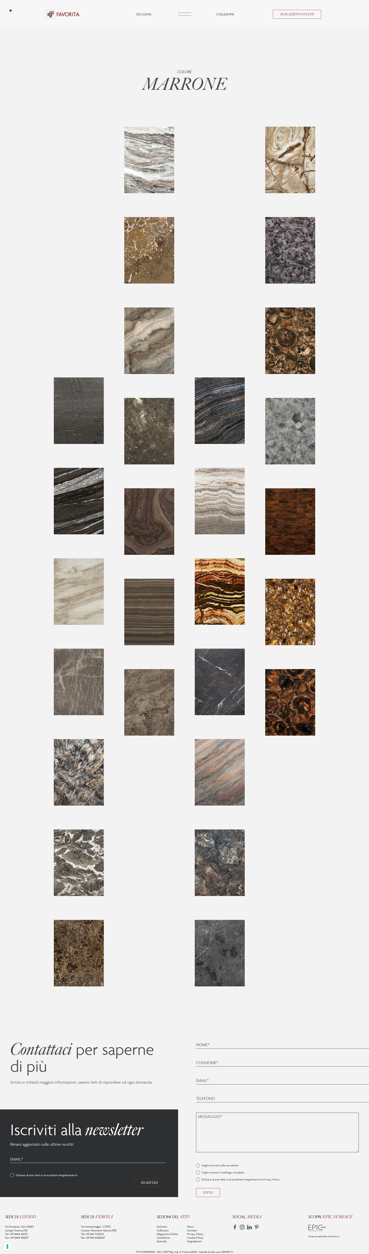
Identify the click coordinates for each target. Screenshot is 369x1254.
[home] (63, 14)
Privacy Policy (86, 1175)
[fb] (235, 1227)
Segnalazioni (194, 1241)
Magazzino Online (297, 14)
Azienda (161, 1241)
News (190, 1226)
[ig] (242, 1227)
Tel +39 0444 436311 (16, 1234)
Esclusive (143, 14)
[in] (249, 1227)
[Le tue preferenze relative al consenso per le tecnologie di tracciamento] (7, 1246)
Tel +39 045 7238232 (92, 1234)
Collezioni (225, 14)
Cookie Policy (195, 1237)
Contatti (192, 1230)
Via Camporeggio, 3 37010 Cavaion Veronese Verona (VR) (98, 1228)
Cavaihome (163, 1237)
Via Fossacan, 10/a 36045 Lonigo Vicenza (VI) (19, 1228)
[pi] (256, 1227)
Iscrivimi (149, 1183)
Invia (208, 1192)
